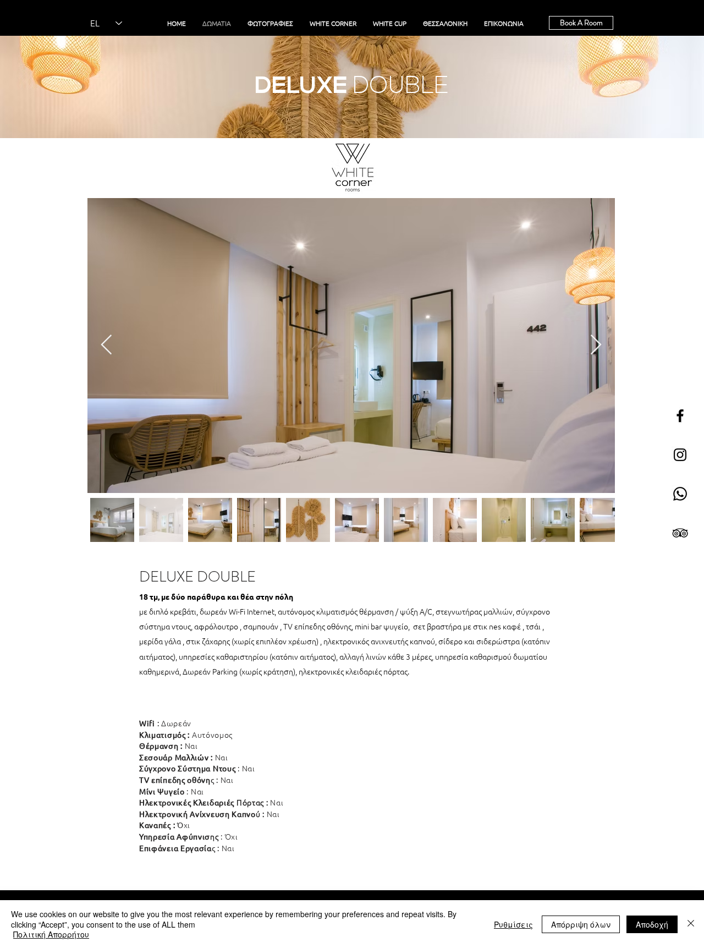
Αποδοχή (652, 924)
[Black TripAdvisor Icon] (680, 532)
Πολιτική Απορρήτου (51, 934)
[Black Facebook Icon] (680, 415)
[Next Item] (596, 345)
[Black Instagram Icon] (680, 454)
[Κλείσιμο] (690, 924)
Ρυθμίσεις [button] (513, 924)
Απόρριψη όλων (580, 924)
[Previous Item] (106, 345)
